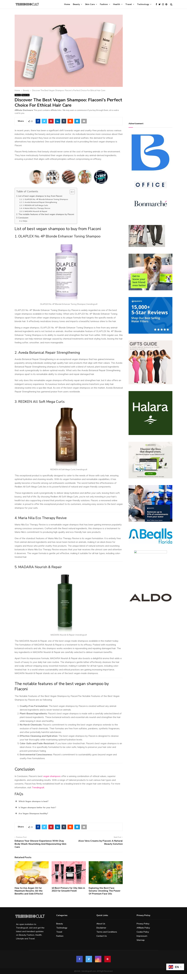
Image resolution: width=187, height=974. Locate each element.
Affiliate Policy (143, 927)
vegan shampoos (52, 776)
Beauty (76, 4)
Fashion (104, 4)
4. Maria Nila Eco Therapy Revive (36, 208)
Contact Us (101, 936)
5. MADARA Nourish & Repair (35, 211)
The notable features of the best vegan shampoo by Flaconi (46, 214)
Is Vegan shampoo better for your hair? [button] (37, 807)
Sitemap (141, 940)
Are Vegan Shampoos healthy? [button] (33, 813)
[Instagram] (163, 4)
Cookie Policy (143, 931)
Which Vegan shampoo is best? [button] (34, 801)
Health (116, 4)
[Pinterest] (167, 4)
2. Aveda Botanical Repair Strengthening (40, 202)
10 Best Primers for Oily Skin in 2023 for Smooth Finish (68, 889)
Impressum (142, 936)
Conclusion (23, 217)
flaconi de (25, 95)
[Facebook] (157, 4)
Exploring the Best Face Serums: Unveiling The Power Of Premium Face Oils (104, 891)
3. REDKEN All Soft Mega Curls (35, 205)
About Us (100, 923)
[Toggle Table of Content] (70, 191)
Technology (143, 4)
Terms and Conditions (106, 931)
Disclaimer (101, 927)
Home (67, 4)
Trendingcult (38, 787)
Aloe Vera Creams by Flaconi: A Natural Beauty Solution (100, 842)
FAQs (25, 221)
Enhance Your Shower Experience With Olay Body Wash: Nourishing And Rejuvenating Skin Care (40, 844)
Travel (128, 4)
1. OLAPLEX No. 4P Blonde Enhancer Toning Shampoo (45, 199)
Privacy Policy (143, 923)
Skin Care (90, 4)
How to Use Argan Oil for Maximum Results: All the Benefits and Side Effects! (29, 891)
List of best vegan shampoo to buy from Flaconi (40, 196)
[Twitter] (160, 4)
